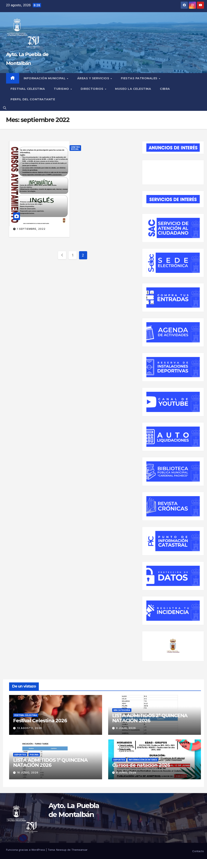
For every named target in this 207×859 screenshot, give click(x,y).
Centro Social (75, 148)
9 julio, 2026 (126, 728)
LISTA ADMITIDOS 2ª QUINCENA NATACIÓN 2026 (150, 718)
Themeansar (79, 849)
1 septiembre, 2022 (31, 228)
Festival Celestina (28, 89)
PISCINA (34, 754)
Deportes (20, 754)
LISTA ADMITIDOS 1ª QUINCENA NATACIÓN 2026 (50, 762)
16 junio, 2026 (27, 772)
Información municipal (45, 78)
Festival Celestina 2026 (40, 720)
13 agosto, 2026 (29, 728)
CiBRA (165, 89)
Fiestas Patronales (139, 78)
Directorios (92, 89)
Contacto (198, 851)
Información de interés (143, 759)
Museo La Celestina (133, 89)
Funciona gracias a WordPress (26, 849)
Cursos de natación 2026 (141, 765)
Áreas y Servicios (93, 78)
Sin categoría (121, 710)
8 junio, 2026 (126, 772)
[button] (4, 108)
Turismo (62, 89)
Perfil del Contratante (33, 99)
